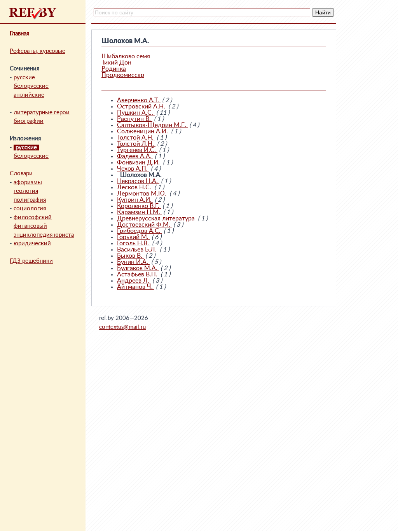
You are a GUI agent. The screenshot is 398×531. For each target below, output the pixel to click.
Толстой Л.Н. (136, 144)
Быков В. (130, 256)
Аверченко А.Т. (139, 100)
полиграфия (30, 200)
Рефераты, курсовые (37, 51)
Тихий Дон (116, 62)
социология (30, 208)
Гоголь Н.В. (133, 243)
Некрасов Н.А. (138, 181)
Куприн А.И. (135, 200)
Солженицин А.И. (143, 131)
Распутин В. (134, 119)
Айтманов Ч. (135, 287)
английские (29, 95)
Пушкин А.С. (136, 113)
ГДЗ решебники (31, 261)
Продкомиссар (122, 75)
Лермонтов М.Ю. (142, 193)
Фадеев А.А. (135, 156)
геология (26, 191)
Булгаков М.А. (138, 268)
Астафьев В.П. (138, 274)
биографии (29, 121)
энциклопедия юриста (44, 235)
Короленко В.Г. (139, 206)
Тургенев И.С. (137, 150)
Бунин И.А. (133, 262)
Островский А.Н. (142, 106)
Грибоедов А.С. (139, 231)
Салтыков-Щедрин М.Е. (152, 125)
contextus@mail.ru (122, 327)
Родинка (113, 69)
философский (33, 217)
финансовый (30, 226)
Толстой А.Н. (136, 137)
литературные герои (42, 112)
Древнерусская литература (156, 218)
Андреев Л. (134, 281)
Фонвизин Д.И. (139, 162)
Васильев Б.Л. (137, 249)
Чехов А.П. (133, 169)
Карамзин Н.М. (139, 212)
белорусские (31, 86)
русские (24, 77)
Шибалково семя (125, 56)
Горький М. (133, 237)
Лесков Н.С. (135, 187)
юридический (32, 243)
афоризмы (28, 182)
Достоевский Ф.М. (144, 225)
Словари (21, 173)
